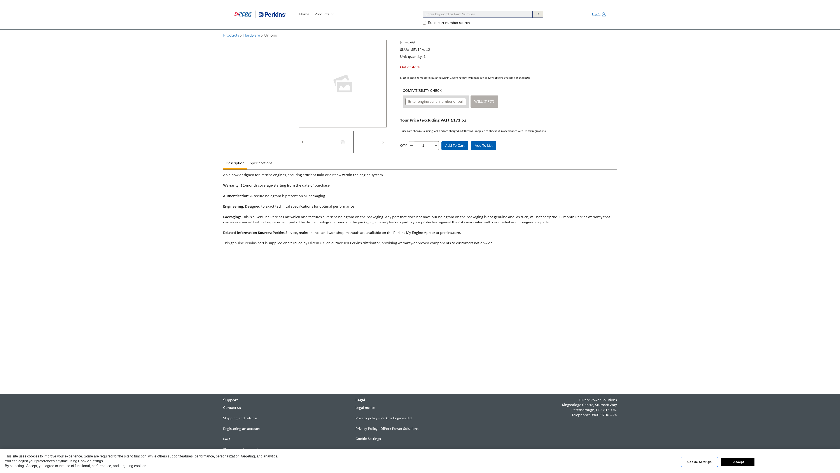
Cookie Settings (699, 462)
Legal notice (365, 407)
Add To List (484, 145)
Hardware (251, 35)
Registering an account (242, 428)
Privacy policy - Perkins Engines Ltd (383, 418)
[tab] (343, 142)
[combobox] (476, 14)
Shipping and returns (240, 418)
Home (304, 14)
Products (322, 14)
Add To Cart (455, 145)
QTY (403, 145)
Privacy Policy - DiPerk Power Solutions (386, 428)
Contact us (232, 407)
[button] (599, 14)
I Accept (738, 462)
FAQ (226, 439)
